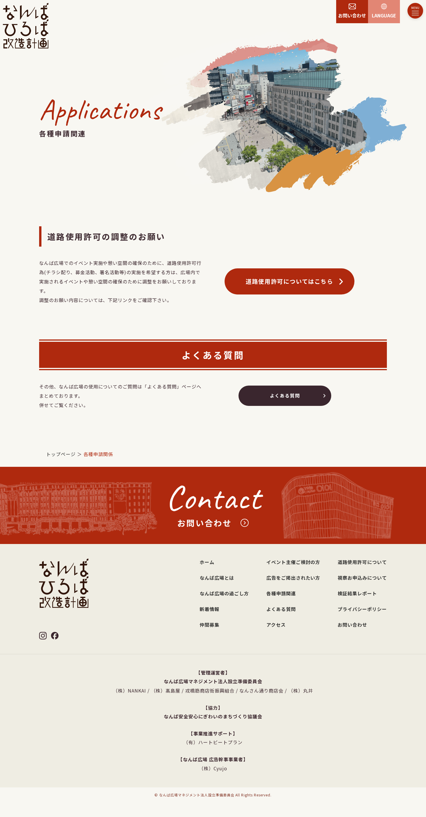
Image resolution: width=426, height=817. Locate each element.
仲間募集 (209, 624)
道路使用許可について (362, 561)
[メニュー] (415, 11)
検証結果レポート (357, 593)
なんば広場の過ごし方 (224, 593)
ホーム (207, 561)
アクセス (276, 624)
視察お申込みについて (362, 577)
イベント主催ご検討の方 (293, 561)
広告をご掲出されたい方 (293, 577)
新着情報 (209, 608)
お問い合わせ (352, 624)
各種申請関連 (281, 593)
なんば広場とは (217, 577)
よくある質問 (285, 395)
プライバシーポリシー (362, 608)
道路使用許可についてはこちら (289, 281)
